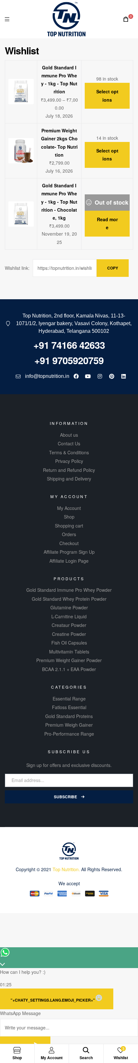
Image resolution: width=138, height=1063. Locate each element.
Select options (107, 95)
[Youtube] (88, 376)
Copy (112, 268)
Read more (107, 223)
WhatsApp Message (20, 1013)
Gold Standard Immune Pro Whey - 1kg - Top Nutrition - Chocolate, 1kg (59, 201)
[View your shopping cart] (125, 19)
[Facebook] (76, 376)
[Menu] (7, 19)
